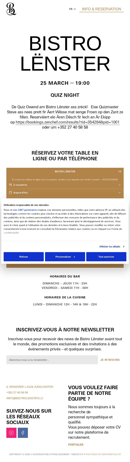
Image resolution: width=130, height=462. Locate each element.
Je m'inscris (110, 359)
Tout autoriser (106, 256)
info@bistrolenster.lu (24, 398)
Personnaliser (63, 256)
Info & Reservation (101, 9)
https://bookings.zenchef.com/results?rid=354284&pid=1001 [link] (68, 122)
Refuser (23, 256)
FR (70, 9)
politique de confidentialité (103, 454)
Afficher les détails (109, 246)
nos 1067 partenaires (25, 210)
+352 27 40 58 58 (17, 392)
